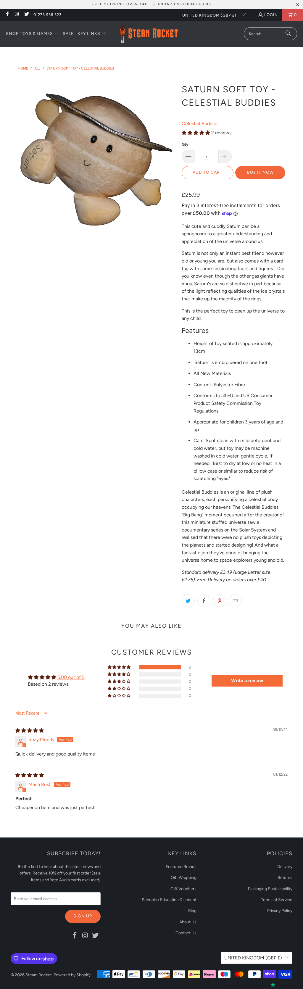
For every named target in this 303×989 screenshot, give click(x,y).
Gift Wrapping (183, 877)
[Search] (288, 33)
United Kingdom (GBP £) (210, 15)
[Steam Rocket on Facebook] (7, 14)
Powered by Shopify (72, 974)
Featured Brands (181, 866)
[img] (29, 730)
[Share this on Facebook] (203, 600)
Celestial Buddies (200, 123)
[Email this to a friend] (235, 600)
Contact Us (185, 932)
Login (271, 14)
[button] (32, 34)
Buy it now (260, 172)
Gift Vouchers (183, 888)
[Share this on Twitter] (188, 600)
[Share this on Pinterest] (219, 600)
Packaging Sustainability (270, 888)
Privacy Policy (279, 910)
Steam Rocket (38, 974)
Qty (185, 144)
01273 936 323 (47, 14)
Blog (192, 910)
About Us (187, 921)
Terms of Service (276, 899)
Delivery (284, 866)
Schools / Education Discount (169, 899)
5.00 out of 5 (71, 677)
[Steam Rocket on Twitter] (26, 14)
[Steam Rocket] (148, 34)
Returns (285, 877)
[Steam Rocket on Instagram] (16, 14)
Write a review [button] (247, 680)
